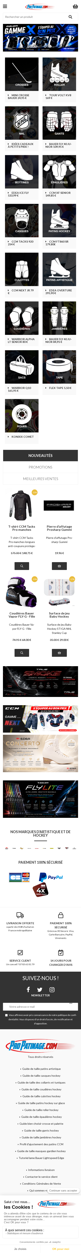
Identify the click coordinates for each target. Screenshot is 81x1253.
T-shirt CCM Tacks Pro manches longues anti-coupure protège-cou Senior (21, 528)
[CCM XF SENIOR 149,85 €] (59, 171)
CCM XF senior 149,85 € (58, 194)
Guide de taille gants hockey (41, 1130)
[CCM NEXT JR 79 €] (22, 269)
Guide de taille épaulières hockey (41, 1116)
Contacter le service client (41, 1176)
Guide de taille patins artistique (41, 1068)
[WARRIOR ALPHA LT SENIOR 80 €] (22, 318)
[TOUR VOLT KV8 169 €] (59, 74)
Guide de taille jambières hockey (41, 1137)
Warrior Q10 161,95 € (19, 389)
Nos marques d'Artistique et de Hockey (40, 833)
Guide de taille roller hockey (41, 1110)
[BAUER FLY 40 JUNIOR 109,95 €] (59, 123)
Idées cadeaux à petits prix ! (20, 145)
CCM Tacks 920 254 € (20, 243)
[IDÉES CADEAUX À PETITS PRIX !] (22, 123)
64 (26, 639)
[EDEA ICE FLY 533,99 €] (22, 171)
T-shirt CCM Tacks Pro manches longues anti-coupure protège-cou (22, 542)
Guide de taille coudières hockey (41, 1089)
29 (64, 639)
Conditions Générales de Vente (41, 1183)
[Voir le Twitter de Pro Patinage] (39, 990)
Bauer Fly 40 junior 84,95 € (58, 340)
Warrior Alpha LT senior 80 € (21, 340)
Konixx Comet (23, 436)
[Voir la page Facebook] (28, 990)
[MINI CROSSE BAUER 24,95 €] (22, 74)
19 (59, 553)
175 (16, 553)
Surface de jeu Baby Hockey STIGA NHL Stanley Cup (59, 615)
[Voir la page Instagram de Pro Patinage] (52, 990)
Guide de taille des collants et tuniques (41, 1082)
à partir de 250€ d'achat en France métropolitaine (20, 926)
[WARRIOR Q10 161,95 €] (22, 367)
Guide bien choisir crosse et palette (41, 1123)
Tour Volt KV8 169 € (58, 96)
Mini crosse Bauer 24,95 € (18, 96)
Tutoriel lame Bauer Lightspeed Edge (41, 1158)
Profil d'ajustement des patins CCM (41, 1144)
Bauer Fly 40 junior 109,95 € (58, 145)
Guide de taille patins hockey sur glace (41, 1103)
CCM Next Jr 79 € (21, 291)
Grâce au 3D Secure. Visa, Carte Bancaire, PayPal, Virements (60, 930)
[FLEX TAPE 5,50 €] (59, 367)
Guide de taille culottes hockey (41, 1096)
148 (27, 553)
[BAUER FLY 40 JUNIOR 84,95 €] (59, 318)
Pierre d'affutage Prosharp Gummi (59, 528)
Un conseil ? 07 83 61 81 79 (20, 962)
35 (54, 639)
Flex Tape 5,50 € (60, 388)
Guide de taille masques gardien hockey (41, 1151)
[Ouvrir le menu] (5, 6)
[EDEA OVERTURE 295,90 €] (59, 269)
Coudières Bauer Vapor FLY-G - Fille (22, 615)
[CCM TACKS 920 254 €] (22, 220)
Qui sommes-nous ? (41, 1190)
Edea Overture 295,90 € (58, 291)
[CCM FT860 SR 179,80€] (59, 220)
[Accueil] (40, 7)
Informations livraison (41, 1169)
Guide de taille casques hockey (41, 1075)
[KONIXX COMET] (22, 415)
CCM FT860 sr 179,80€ (56, 243)
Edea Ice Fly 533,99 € (18, 194)
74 (16, 639)
